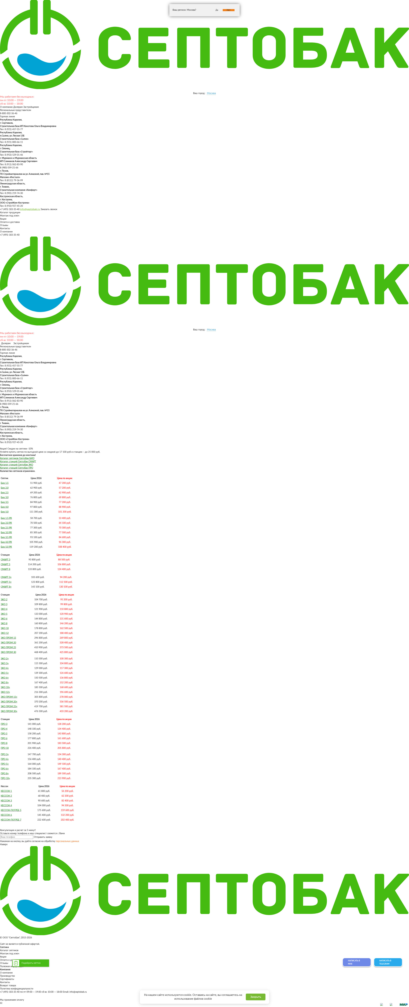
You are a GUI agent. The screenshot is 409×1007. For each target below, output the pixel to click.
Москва (211, 93)
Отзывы (4, 225)
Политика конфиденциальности (16, 989)
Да (217, 10)
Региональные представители (15, 110)
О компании (6, 107)
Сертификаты (7, 979)
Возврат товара (8, 985)
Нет (229, 10)
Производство (7, 976)
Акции (3, 219)
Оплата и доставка (10, 222)
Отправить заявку (43, 837)
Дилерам (18, 107)
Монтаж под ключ (9, 216)
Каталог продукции (10, 212)
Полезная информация (11, 966)
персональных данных (67, 841)
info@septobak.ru (30, 209)
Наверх (4, 844)
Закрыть (255, 997)
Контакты (5, 228)
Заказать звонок (49, 209)
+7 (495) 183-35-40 (9, 209)
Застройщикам (31, 107)
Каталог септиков (9, 950)
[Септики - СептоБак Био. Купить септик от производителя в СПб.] (204, 88)
